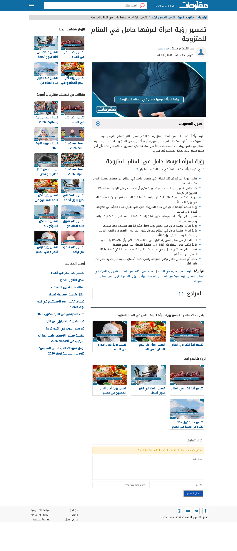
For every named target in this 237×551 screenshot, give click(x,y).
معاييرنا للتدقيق (41, 519)
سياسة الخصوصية (40, 510)
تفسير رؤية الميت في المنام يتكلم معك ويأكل (166, 276)
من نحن (74, 510)
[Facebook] (205, 511)
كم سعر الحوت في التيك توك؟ (65, 328)
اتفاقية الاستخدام (40, 515)
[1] (137, 168)
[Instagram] (179, 511)
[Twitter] (197, 511)
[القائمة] (31, 5)
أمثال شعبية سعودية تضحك (66, 294)
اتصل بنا (73, 515)
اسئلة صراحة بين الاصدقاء (67, 287)
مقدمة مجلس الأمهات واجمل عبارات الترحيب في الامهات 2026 (61, 338)
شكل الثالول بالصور (72, 280)
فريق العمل (71, 519)
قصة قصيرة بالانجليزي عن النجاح (64, 321)
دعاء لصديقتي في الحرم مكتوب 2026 (60, 314)
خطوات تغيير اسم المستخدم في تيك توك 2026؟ (60, 304)
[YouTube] (188, 511)
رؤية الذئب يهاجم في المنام (175, 271)
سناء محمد (163, 48)
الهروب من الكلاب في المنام (138, 271)
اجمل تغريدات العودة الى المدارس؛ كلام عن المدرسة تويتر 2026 (61, 351)
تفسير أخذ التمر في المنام (67, 273)
